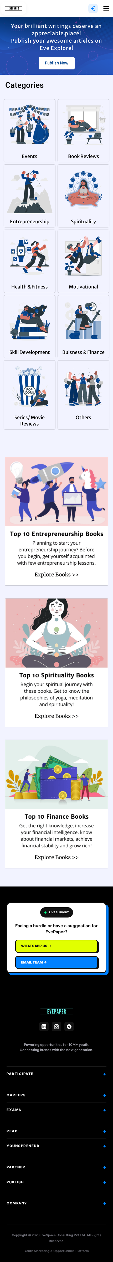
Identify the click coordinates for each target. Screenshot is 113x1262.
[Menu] (106, 8)
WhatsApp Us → (36, 946)
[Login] (93, 8)
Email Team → (34, 962)
